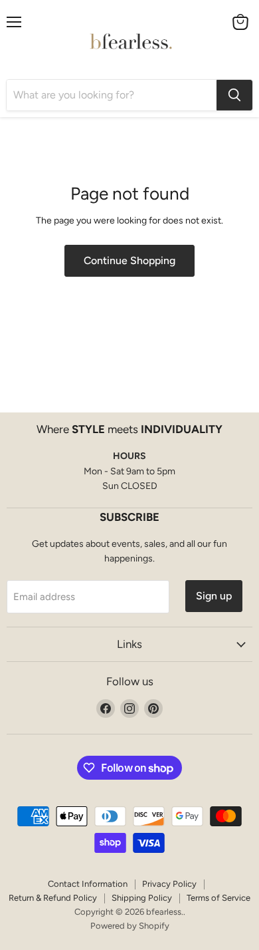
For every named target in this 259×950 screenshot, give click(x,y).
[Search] (234, 95)
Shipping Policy (142, 898)
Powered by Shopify (129, 926)
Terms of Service (218, 898)
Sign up (214, 595)
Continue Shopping (129, 260)
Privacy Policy (169, 884)
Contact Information (88, 884)
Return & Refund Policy (53, 898)
